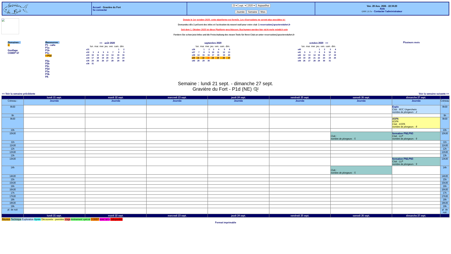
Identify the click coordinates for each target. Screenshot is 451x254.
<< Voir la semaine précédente (18, 93)
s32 (87, 52)
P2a (47, 61)
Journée (54, 100)
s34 (87, 58)
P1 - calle (50, 45)
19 (103, 58)
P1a (47, 47)
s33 (87, 55)
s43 (299, 58)
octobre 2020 (316, 43)
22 (118, 58)
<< (101, 43)
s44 (299, 61)
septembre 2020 (212, 43)
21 (112, 58)
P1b (47, 50)
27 (107, 61)
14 (112, 55)
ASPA (395, 118)
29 (118, 61)
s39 (193, 58)
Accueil (97, 7)
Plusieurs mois (411, 42)
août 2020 (109, 43)
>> (326, 43)
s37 (193, 52)
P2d (47, 69)
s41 (299, 52)
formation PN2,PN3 (402, 133)
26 (103, 61)
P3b (47, 74)
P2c (47, 66)
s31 (87, 49)
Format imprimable (225, 222)
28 (112, 61)
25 (98, 61)
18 (98, 58)
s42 (299, 55)
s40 (193, 61)
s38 (193, 55)
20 (107, 58)
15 (118, 55)
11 (98, 55)
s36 (87, 63)
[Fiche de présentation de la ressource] (255, 89)
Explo (395, 106)
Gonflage (13, 50)
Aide (382, 8)
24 (93, 61)
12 (103, 55)
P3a (47, 71)
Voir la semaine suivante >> (434, 93)
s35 (87, 61)
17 (93, 58)
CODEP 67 (13, 53)
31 (93, 63)
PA (46, 76)
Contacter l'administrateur (388, 11)
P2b (47, 63)
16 (123, 55)
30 (123, 61)
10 (93, 55)
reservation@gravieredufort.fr (275, 24)
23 (123, 58)
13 (107, 55)
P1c (47, 53)
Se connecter (100, 10)
